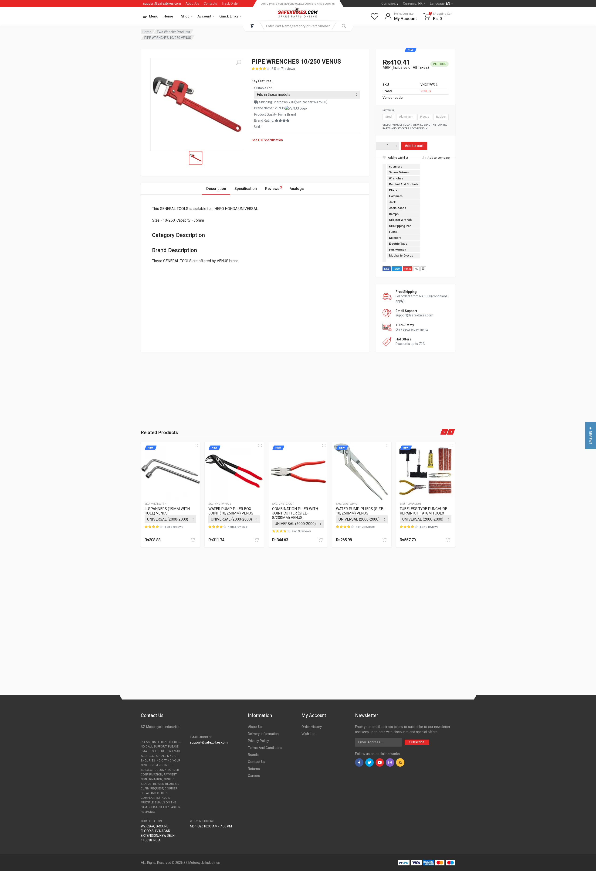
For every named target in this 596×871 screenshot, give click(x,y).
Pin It (407, 268)
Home (168, 16)
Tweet (396, 268)
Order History (311, 727)
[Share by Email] (423, 268)
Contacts (210, 3)
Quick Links (228, 16)
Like (386, 268)
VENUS (425, 91)
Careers (254, 776)
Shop (185, 16)
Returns (254, 769)
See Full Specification (267, 140)
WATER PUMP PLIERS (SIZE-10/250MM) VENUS (360, 511)
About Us (192, 3)
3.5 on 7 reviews (283, 69)
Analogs (297, 188)
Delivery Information (263, 734)
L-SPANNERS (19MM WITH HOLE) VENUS (167, 511)
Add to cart (414, 146)
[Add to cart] (193, 540)
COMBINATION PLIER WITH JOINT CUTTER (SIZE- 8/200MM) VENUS (295, 513)
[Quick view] (196, 445)
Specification (245, 188)
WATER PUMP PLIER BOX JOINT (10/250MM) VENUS (230, 511)
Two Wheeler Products (173, 32)
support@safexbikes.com (162, 3)
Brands (253, 755)
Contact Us (256, 762)
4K (416, 268)
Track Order (230, 3)
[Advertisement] (192, 384)
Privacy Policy (258, 741)
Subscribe (416, 742)
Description (216, 188)
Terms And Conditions (265, 748)
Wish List (308, 734)
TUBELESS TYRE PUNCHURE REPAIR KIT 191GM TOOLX (423, 511)
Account (204, 16)
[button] (590, 435)
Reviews (273, 188)
